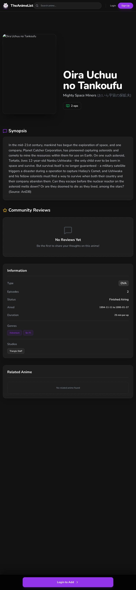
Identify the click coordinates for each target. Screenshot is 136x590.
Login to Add (65, 582)
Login (113, 5)
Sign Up (125, 5)
